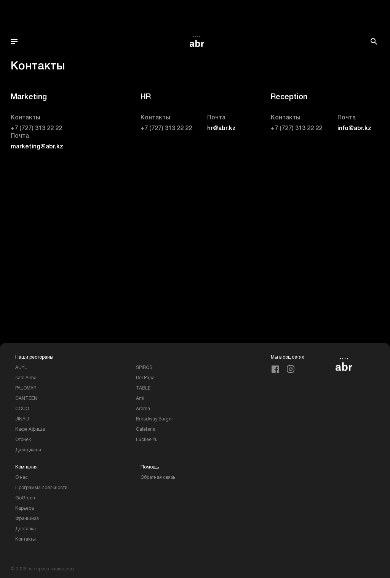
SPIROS (144, 367)
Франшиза (27, 519)
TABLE (143, 388)
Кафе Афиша (30, 429)
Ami (140, 398)
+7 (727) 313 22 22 (36, 128)
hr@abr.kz (221, 128)
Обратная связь (158, 477)
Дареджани (28, 450)
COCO (22, 409)
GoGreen (25, 498)
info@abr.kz (354, 128)
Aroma (143, 409)
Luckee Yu (147, 440)
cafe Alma (26, 378)
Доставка (25, 529)
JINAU (22, 419)
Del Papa (145, 378)
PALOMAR (26, 388)
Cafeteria (145, 429)
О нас (21, 477)
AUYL (21, 367)
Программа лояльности (41, 488)
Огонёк (23, 440)
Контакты (25, 539)
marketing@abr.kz (37, 147)
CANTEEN (26, 398)
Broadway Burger (154, 419)
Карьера (24, 508)
